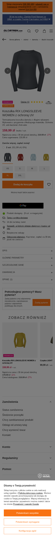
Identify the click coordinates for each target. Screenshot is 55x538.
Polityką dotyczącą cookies (30, 493)
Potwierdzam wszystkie (27, 513)
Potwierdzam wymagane (27, 522)
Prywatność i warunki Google (26, 504)
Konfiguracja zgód (27, 531)
